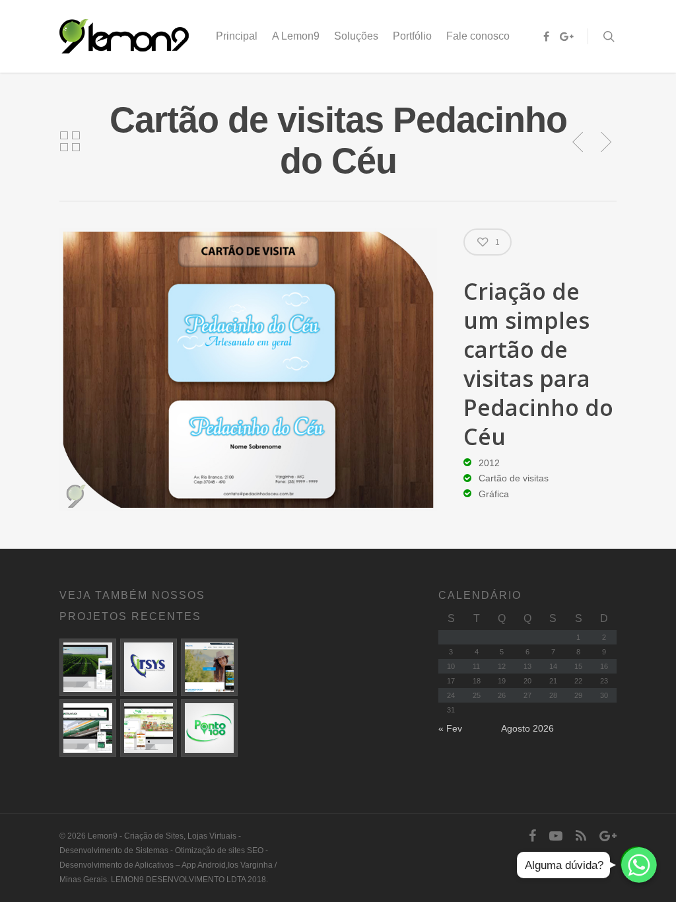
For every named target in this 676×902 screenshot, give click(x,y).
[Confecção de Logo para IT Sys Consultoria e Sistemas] (148, 667)
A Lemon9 (296, 36)
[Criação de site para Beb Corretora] (209, 667)
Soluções (356, 36)
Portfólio (412, 36)
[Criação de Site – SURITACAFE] (87, 667)
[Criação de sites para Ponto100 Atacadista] (148, 727)
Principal (236, 36)
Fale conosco (478, 36)
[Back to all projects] (70, 142)
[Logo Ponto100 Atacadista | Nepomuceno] (209, 727)
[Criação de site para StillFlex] (87, 727)
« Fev (450, 728)
